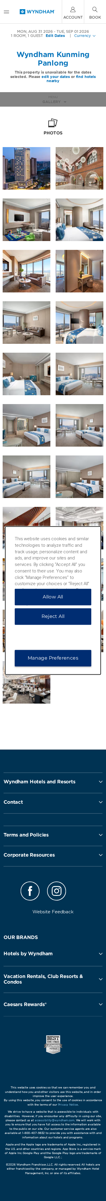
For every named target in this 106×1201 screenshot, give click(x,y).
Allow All (53, 597)
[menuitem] (6, 11)
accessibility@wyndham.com (54, 1120)
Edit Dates (55, 36)
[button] (53, 954)
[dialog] (53, 600)
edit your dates (56, 76)
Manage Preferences (53, 658)
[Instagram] (56, 892)
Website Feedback (53, 911)
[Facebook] (30, 892)
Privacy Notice (68, 1104)
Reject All (53, 616)
